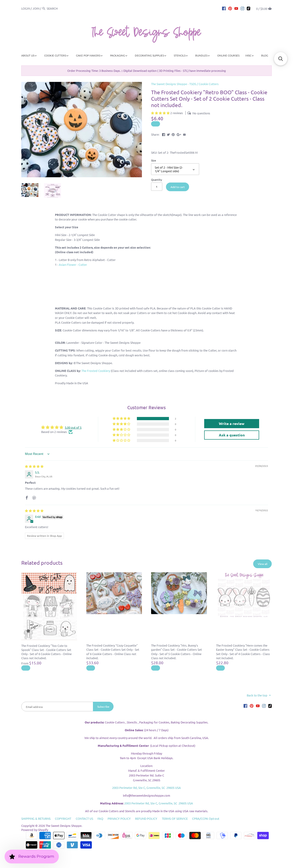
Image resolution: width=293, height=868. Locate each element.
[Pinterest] (230, 8)
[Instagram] (242, 8)
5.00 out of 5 (73, 427)
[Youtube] (236, 8)
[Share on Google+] (179, 134)
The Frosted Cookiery (95, 371)
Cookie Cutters (209, 84)
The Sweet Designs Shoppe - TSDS (173, 84)
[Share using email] (184, 134)
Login (25, 8)
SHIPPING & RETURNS (36, 818)
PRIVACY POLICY (119, 818)
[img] (34, 466)
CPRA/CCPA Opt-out (205, 818)
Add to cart (178, 187)
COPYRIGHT (63, 818)
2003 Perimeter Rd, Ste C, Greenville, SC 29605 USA (146, 788)
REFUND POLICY (146, 818)
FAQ (100, 818)
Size (153, 160)
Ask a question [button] (232, 435)
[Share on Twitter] (168, 134)
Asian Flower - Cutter (73, 264)
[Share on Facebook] (163, 134)
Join (36, 8)
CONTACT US (84, 818)
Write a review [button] (231, 423)
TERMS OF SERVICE (175, 818)
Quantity (156, 179)
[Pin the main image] (173, 134)
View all (262, 564)
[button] (160, 113)
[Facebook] (224, 8)
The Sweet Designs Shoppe (63, 826)
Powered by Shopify (34, 830)
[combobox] (59, 8)
